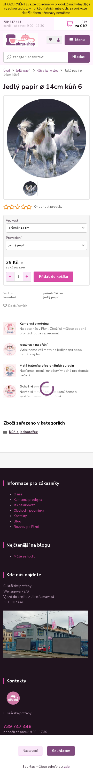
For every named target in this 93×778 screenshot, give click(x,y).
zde (67, 767)
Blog (17, 521)
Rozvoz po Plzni (27, 527)
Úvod (6, 71)
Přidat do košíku (53, 276)
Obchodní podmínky (29, 510)
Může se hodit (24, 556)
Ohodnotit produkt (48, 207)
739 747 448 (12, 22)
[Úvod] (21, 40)
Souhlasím (61, 750)
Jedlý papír (23, 71)
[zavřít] (86, 5)
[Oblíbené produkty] (51, 39)
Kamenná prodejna (28, 499)
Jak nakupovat (24, 505)
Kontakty (20, 516)
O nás (18, 494)
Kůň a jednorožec (47, 71)
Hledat (78, 56)
